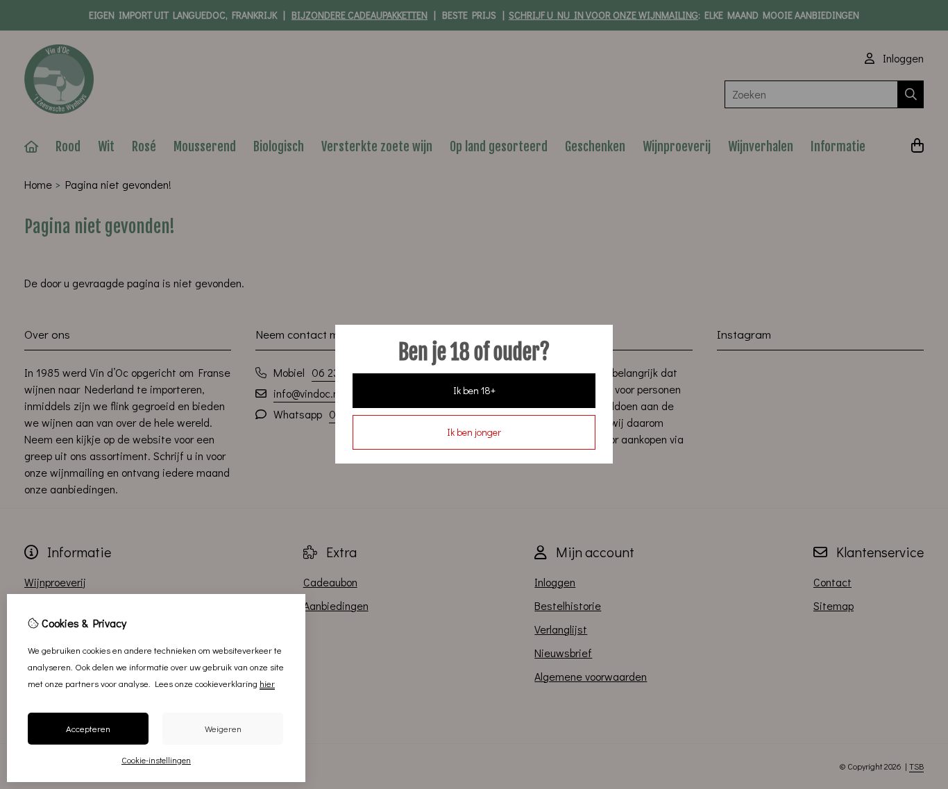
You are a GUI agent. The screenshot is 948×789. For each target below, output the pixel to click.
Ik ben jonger (474, 432)
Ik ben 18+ (474, 390)
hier (267, 683)
